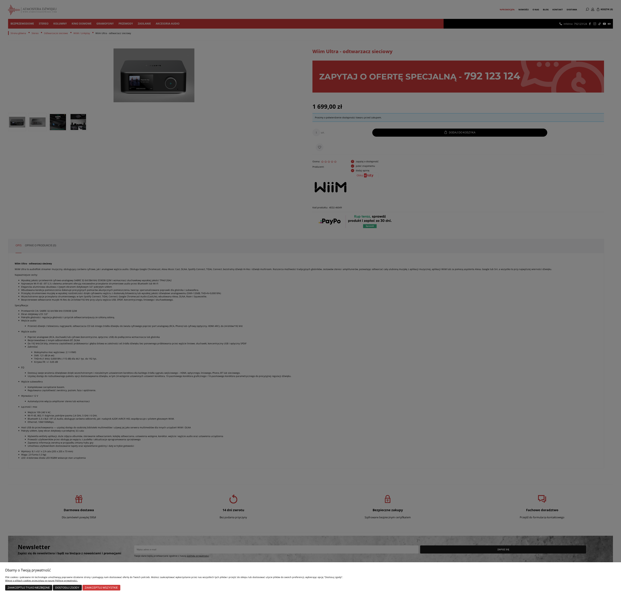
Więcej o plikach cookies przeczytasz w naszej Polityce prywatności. (41, 580)
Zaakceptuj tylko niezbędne (29, 587)
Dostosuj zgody (67, 587)
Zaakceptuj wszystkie (101, 587)
